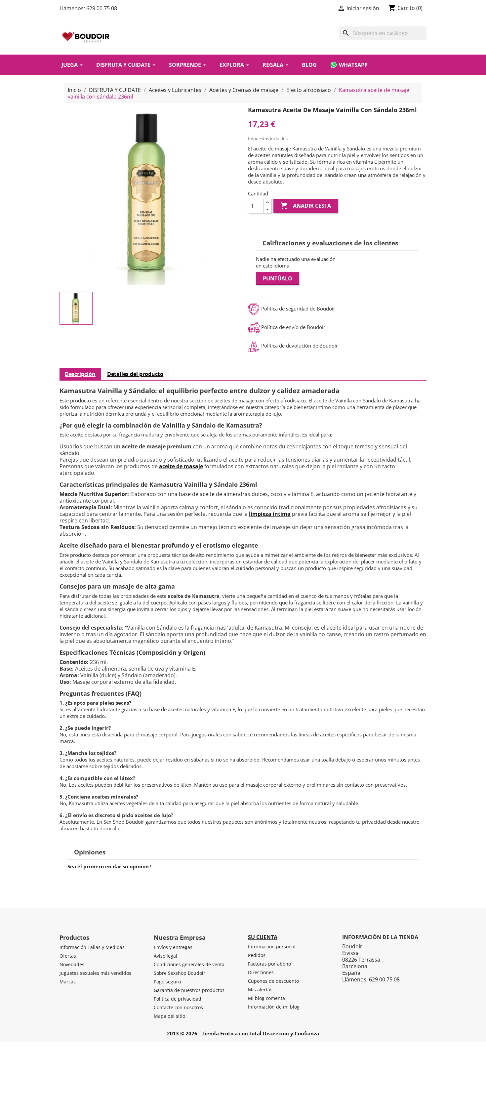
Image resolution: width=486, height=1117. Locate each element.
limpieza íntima (270, 513)
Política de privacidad (177, 999)
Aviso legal (165, 956)
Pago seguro (167, 981)
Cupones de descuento (273, 981)
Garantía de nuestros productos (189, 990)
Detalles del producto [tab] (135, 374)
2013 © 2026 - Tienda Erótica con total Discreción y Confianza (243, 1033)
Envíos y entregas (173, 947)
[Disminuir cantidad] (267, 209)
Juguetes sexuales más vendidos (95, 973)
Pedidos (256, 955)
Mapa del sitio (169, 1016)
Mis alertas (260, 989)
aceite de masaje (181, 466)
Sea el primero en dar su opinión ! (109, 866)
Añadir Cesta (305, 206)
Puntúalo (277, 278)
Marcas (68, 981)
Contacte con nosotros (178, 1007)
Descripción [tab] (80, 374)
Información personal (272, 946)
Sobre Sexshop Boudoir (179, 973)
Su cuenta (262, 937)
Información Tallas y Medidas (92, 947)
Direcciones (261, 972)
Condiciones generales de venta (189, 964)
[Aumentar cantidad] (267, 202)
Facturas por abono (269, 964)
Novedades (72, 964)
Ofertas (68, 956)
